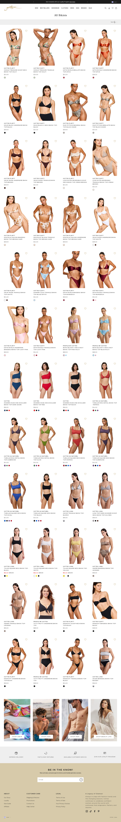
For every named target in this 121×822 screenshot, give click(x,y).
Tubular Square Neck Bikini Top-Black (45, 514)
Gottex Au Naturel (100, 401)
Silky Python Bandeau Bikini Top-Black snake (74, 126)
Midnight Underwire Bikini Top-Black (15, 679)
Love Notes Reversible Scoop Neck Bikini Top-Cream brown (75, 181)
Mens (72, 8)
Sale (90, 8)
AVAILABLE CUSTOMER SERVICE (75, 757)
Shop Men (75, 736)
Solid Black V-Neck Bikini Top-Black (45, 126)
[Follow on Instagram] (86, 811)
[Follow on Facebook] (94, 811)
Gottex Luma (68, 511)
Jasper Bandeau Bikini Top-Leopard (103, 569)
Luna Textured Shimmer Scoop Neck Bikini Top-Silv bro (105, 514)
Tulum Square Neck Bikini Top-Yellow (75, 569)
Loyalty (6, 800)
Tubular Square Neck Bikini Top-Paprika (74, 459)
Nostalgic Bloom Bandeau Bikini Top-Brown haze (14, 238)
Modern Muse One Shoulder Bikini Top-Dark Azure (15, 404)
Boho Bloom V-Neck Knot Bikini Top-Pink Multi (73, 348)
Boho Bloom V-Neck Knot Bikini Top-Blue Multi (103, 348)
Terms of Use (60, 797)
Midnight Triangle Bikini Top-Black (75, 679)
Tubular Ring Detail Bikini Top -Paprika (105, 404)
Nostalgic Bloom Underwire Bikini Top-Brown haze (74, 238)
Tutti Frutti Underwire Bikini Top (46, 624)
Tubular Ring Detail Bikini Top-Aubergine (14, 459)
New (36, 8)
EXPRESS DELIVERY (16, 757)
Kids (77, 8)
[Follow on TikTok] (90, 811)
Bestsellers (44, 8)
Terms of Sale (60, 800)
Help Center (30, 806)
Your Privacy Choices (63, 803)
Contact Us (30, 803)
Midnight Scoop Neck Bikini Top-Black (74, 624)
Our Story (7, 797)
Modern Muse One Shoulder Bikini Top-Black (74, 404)
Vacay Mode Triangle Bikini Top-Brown (44, 181)
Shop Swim (17, 736)
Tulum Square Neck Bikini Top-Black (16, 569)
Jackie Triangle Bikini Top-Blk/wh (73, 514)
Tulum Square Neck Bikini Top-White (46, 569)
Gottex (7, 401)
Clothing (64, 8)
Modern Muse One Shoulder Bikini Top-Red (45, 404)
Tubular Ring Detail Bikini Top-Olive (44, 459)
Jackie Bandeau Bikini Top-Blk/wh (103, 679)
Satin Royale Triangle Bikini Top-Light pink (45, 348)
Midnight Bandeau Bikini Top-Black (104, 624)
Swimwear (55, 8)
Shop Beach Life (104, 736)
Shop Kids (46, 736)
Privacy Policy (60, 806)
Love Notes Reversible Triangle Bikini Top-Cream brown (103, 182)
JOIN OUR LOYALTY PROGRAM (104, 757)
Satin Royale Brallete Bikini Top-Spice (74, 71)
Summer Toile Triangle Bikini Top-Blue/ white (45, 293)
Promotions (31, 800)
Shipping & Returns (33, 797)
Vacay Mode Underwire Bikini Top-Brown (15, 181)
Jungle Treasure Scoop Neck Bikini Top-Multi (15, 71)
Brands (84, 8)
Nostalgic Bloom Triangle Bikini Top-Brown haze (44, 238)
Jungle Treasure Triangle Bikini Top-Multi (44, 71)
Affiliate (6, 806)
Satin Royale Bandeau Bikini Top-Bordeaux (74, 293)
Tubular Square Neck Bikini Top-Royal (15, 514)
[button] (112, 8)
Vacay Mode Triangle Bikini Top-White (15, 293)
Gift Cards (63, 2)
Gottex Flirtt (9, 68)
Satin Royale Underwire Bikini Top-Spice (105, 71)
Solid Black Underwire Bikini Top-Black (15, 126)
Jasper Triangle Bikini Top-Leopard (14, 624)
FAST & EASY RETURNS (46, 757)
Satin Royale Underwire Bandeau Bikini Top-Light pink (16, 348)
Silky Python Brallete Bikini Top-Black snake (104, 126)
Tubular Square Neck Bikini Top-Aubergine (104, 459)
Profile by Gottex (70, 346)
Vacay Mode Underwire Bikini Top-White (104, 238)
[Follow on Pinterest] (98, 811)
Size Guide (7, 803)
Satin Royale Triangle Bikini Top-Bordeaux (104, 293)
